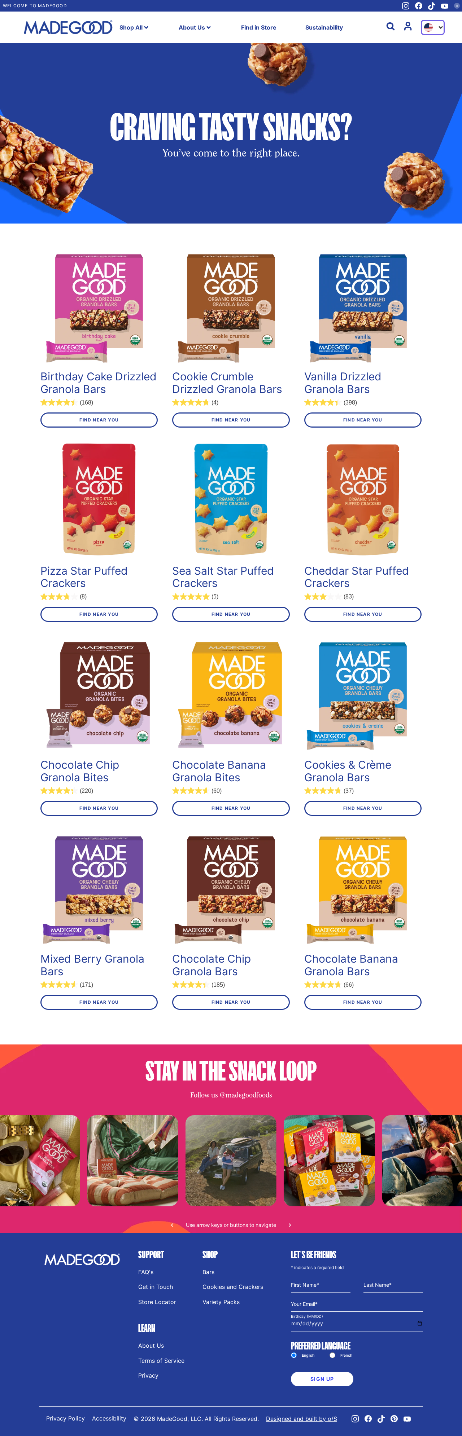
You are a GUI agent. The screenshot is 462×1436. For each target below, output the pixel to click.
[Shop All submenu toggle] (146, 27)
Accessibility (109, 1418)
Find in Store (258, 27)
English (308, 1355)
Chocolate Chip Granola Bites (79, 771)
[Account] (408, 26)
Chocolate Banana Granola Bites (219, 771)
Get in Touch (155, 1286)
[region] (231, 1174)
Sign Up (322, 1379)
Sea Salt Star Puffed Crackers (223, 577)
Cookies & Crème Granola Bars (347, 771)
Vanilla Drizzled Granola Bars (343, 382)
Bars (208, 1272)
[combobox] (433, 27)
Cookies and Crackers (232, 1286)
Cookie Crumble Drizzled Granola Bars (227, 382)
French (346, 1355)
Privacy (148, 1375)
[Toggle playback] (457, 6)
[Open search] (390, 26)
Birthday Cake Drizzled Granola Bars (98, 382)
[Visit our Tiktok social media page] (431, 6)
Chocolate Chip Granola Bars (211, 965)
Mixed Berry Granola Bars (92, 965)
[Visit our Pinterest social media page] (394, 1418)
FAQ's (145, 1272)
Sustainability (324, 27)
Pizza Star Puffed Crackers (84, 577)
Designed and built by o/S (301, 1418)
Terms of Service (161, 1360)
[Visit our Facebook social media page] (418, 5)
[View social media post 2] (329, 1160)
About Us (192, 27)
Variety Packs (221, 1301)
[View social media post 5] (132, 1160)
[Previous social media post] (172, 1225)
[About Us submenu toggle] (208, 27)
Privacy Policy (65, 1418)
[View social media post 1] (231, 1160)
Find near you (99, 420)
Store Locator (157, 1301)
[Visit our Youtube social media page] (444, 6)
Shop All (131, 27)
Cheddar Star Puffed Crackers (356, 577)
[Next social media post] (290, 1225)
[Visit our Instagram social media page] (405, 6)
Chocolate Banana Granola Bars (351, 965)
